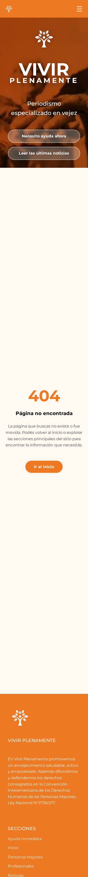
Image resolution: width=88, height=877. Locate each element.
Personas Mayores (25, 857)
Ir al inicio (44, 466)
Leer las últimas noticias (44, 153)
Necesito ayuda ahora (44, 136)
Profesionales (21, 866)
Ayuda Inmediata (25, 838)
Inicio (13, 847)
